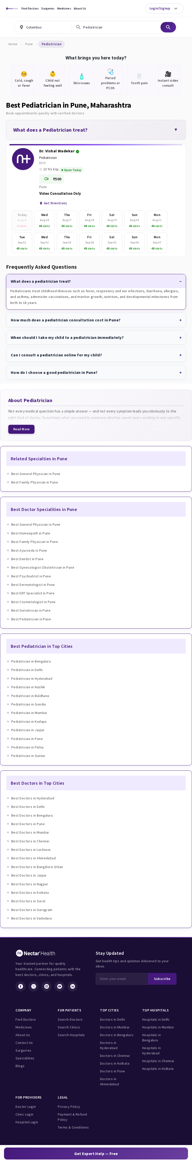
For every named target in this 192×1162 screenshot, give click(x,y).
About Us (80, 8)
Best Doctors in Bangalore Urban (37, 867)
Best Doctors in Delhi (27, 806)
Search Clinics (69, 1027)
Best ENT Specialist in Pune (32, 593)
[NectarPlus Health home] (12, 8)
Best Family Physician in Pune (34, 482)
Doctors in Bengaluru (116, 1035)
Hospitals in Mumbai (158, 1027)
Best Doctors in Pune (28, 824)
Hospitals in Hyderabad (151, 1050)
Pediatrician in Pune (27, 738)
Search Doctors (70, 1019)
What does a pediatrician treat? (41, 281)
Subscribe (162, 978)
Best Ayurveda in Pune (29, 550)
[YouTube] (59, 986)
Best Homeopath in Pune (30, 533)
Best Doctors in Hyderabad (32, 798)
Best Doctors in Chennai (30, 841)
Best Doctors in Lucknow (30, 849)
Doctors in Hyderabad (109, 1045)
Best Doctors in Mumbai (30, 832)
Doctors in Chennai (115, 1055)
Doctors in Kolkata (114, 1063)
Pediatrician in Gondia (28, 704)
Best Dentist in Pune (27, 559)
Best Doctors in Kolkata (30, 892)
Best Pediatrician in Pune (31, 619)
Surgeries (47, 8)
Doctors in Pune (112, 1071)
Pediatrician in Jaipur (28, 730)
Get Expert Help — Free (96, 1153)
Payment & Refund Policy (72, 1117)
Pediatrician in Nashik (28, 687)
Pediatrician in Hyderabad (31, 678)
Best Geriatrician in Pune (30, 610)
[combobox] (43, 27)
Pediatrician (48, 158)
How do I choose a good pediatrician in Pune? (54, 372)
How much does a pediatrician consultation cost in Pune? (66, 319)
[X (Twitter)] (33, 986)
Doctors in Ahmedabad (109, 1081)
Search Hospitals (71, 1035)
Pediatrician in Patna (27, 747)
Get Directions (55, 203)
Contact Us (24, 1042)
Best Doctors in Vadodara (31, 918)
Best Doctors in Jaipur (29, 875)
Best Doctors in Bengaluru (32, 815)
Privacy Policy (69, 1106)
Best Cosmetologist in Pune (33, 602)
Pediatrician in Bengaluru (31, 661)
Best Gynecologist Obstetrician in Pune (42, 567)
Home (12, 44)
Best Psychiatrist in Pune (31, 576)
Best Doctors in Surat (28, 901)
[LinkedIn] (73, 986)
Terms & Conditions (73, 1127)
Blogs (20, 1066)
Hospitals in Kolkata (158, 1068)
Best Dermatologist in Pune (33, 584)
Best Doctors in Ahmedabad (33, 858)
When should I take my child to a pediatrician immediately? (67, 337)
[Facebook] (21, 986)
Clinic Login (24, 1114)
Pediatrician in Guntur (28, 755)
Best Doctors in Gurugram (31, 910)
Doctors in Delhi (112, 1019)
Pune (29, 44)
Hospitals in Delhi (156, 1019)
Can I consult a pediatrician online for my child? (56, 354)
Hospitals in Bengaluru (151, 1037)
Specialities (25, 1058)
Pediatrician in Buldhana (30, 696)
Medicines (64, 8)
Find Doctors (30, 8)
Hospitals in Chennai (158, 1061)
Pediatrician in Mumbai (29, 712)
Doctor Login (26, 1106)
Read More (21, 429)
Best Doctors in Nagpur (29, 884)
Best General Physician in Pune (35, 473)
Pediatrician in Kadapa (29, 721)
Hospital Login (27, 1122)
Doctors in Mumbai (115, 1027)
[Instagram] (47, 986)
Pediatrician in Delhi (26, 670)
